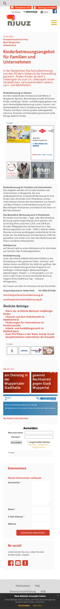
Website (12, 524)
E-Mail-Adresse (16, 516)
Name (12, 509)
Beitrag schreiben (47, 7)
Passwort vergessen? (38, 444)
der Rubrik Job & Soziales (15, 418)
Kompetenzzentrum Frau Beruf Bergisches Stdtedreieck (15, 42)
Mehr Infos (37, 606)
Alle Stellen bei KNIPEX (40, 144)
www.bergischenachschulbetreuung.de (22, 299)
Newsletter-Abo (23, 7)
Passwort (15, 437)
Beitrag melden (25, 563)
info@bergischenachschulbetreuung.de (23, 295)
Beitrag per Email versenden (18, 563)
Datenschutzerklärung (23, 591)
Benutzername (15, 432)
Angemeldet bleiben (40, 442)
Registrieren (38, 447)
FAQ (37, 585)
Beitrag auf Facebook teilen (11, 563)
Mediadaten (23, 585)
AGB (43, 591)
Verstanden (24, 605)
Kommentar (14, 482)
